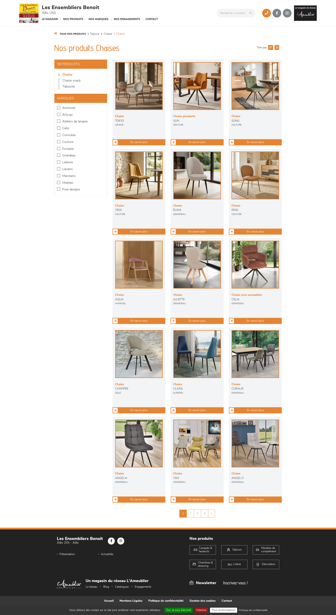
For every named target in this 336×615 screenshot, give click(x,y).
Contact (151, 19)
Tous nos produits (73, 34)
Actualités (107, 554)
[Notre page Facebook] (276, 13)
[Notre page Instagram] (287, 13)
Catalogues (122, 586)
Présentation (67, 554)
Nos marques (98, 19)
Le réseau (91, 586)
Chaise (108, 33)
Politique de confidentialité (166, 600)
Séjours (94, 33)
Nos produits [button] (73, 19)
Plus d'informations (223, 610)
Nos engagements (127, 19)
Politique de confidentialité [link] (253, 610)
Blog (106, 586)
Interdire (201, 610)
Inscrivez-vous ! (235, 582)
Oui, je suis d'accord (178, 610)
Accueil (109, 600)
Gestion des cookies (203, 600)
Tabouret (68, 86)
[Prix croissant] (270, 47)
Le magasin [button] (50, 19)
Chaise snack (71, 80)
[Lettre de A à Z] (276, 47)
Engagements (143, 586)
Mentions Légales (131, 600)
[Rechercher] (251, 13)
